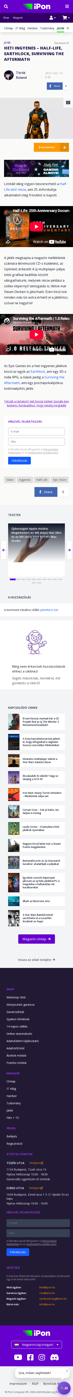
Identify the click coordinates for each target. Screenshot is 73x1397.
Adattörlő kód (15, 1048)
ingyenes (25, 480)
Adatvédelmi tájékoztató (22, 1041)
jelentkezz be (48, 610)
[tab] (13, 579)
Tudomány (47, 28)
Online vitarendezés (19, 1034)
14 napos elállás (17, 1026)
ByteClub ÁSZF (53, 1383)
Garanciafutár (15, 1012)
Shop (6, 17)
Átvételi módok (16, 1055)
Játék (9, 1110)
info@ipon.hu (47, 1304)
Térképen (35, 1163)
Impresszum (18, 1383)
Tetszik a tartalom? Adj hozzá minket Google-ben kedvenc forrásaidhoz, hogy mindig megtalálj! (36, 403)
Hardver (32, 28)
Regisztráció (14, 1143)
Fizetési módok (16, 1063)
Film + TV (12, 1118)
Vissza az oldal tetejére (34, 960)
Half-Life (41, 480)
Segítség (13, 1268)
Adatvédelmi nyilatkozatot (43, 452)
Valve (9, 480)
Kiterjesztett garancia (20, 1004)
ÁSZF (35, 1383)
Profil (11, 1128)
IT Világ (20, 28)
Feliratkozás (19, 460)
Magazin (18, 17)
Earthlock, (38, 371)
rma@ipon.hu (47, 1293)
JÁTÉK (7, 42)
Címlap (8, 28)
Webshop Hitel (16, 997)
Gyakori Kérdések (17, 1019)
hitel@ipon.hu (47, 1287)
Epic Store (59, 480)
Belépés (11, 1136)
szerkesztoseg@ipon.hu (53, 1298)
